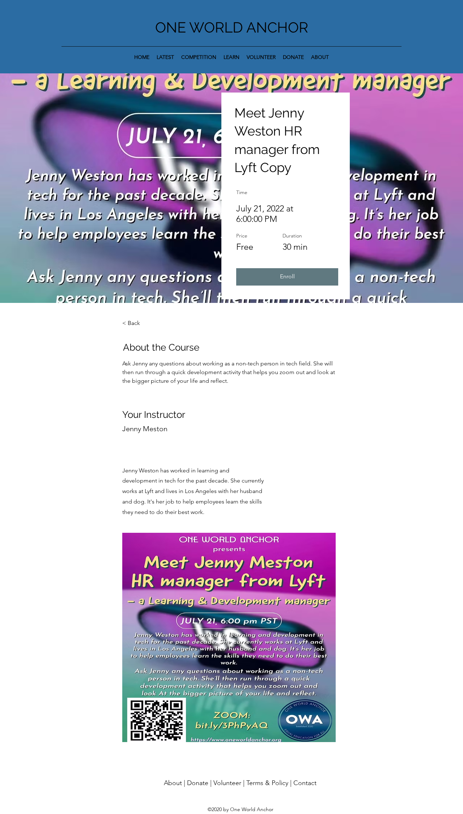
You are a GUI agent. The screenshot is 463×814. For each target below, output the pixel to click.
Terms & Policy (267, 783)
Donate (197, 783)
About (173, 783)
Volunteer (227, 783)
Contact (305, 783)
